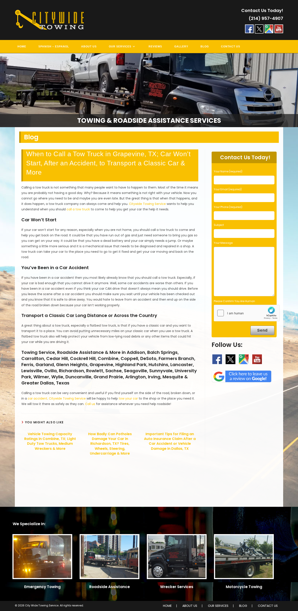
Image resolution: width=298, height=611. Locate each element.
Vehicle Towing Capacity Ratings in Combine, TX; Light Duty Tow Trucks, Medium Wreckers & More (50, 441)
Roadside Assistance (109, 586)
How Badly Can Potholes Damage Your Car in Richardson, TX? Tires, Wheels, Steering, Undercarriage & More (110, 444)
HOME (167, 606)
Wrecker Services (176, 586)
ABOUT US (189, 606)
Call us (90, 404)
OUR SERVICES (218, 606)
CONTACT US (268, 606)
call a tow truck (78, 209)
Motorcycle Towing (244, 586)
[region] (149, 90)
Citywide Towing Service (147, 204)
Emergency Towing (42, 586)
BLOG (243, 606)
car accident (37, 398)
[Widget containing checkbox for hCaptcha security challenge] (247, 313)
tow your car (128, 398)
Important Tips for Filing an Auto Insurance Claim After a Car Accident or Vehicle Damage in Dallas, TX (170, 441)
